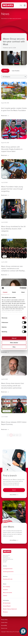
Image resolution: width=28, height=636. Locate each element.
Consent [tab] (5, 292)
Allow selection (14, 342)
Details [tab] (14, 292)
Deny (14, 347)
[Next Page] (20, 435)
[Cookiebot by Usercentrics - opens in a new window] (20, 288)
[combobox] (14, 76)
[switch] (24, 322)
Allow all (14, 338)
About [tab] (23, 292)
